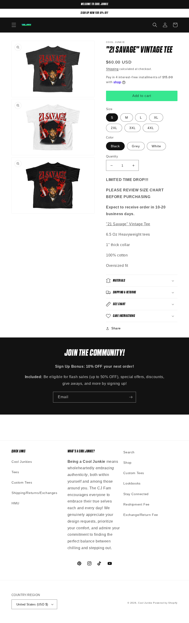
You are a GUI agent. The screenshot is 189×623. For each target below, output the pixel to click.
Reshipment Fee (136, 504)
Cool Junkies (22, 461)
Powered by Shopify (165, 603)
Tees (15, 472)
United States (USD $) (32, 604)
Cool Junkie (145, 603)
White (156, 146)
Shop (127, 462)
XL (156, 117)
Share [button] (116, 328)
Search (129, 452)
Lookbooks (131, 483)
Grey (136, 146)
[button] (14, 25)
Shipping (112, 69)
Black (115, 146)
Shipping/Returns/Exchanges (34, 493)
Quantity (112, 156)
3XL (132, 128)
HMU (15, 503)
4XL (151, 128)
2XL (114, 128)
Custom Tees (22, 482)
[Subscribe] (131, 397)
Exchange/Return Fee (140, 515)
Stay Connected (135, 494)
